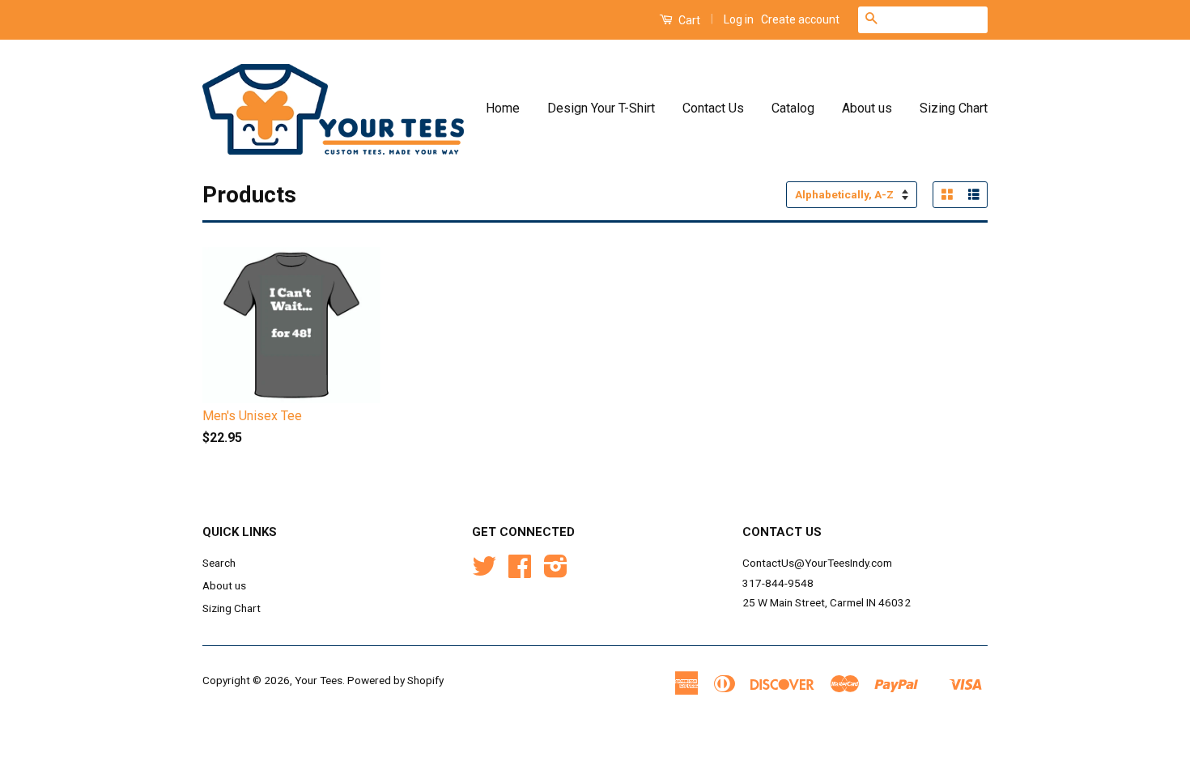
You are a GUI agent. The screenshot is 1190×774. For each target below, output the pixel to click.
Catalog (792, 108)
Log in (739, 19)
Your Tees (318, 680)
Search (219, 562)
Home (503, 108)
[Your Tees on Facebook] (520, 571)
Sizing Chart (954, 108)
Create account (800, 19)
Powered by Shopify (395, 680)
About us (867, 108)
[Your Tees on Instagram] (555, 571)
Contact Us (713, 108)
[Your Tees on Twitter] (484, 571)
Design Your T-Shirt (601, 108)
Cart (688, 20)
